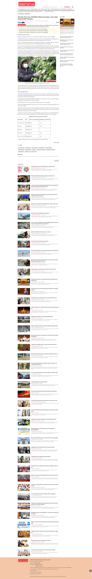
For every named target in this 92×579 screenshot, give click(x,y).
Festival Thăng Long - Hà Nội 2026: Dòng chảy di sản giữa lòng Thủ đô (52, 11)
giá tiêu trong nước (21, 147)
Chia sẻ (20, 22)
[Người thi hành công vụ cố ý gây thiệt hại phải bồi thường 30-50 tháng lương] (24, 282)
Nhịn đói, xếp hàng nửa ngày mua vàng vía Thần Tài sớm (43, 175)
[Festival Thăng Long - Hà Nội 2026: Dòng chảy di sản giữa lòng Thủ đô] (24, 310)
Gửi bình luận (56, 160)
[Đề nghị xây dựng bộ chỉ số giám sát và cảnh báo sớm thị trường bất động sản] (24, 338)
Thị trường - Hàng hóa (33, 9)
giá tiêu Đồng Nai (21, 151)
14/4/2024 (33, 149)
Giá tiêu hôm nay (21, 36)
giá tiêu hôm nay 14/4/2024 (41, 149)
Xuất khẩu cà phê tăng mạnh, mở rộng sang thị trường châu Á (44, 344)
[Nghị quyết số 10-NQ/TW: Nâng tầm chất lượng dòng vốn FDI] (24, 422)
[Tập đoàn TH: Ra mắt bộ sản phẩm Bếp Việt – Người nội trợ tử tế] (24, 206)
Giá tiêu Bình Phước (48, 147)
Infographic (33, 431)
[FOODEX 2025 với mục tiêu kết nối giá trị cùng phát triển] (24, 169)
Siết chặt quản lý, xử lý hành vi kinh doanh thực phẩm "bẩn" (43, 269)
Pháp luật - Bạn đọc (47, 9)
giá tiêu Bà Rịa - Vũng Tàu (51, 149)
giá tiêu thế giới (25, 93)
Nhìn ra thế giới (34, 383)
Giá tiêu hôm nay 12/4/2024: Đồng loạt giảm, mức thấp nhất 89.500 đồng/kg (33, 30)
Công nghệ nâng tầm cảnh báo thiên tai (39, 381)
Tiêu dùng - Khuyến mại (35, 168)
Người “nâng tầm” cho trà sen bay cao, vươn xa (41, 231)
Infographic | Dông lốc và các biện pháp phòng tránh (42, 316)
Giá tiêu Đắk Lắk (41, 147)
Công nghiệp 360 (69, 9)
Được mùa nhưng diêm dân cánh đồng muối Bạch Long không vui (44, 250)
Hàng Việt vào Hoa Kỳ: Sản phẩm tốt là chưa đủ (41, 540)
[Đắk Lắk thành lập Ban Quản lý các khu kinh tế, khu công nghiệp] (24, 440)
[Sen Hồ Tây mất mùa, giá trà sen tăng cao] (24, 244)
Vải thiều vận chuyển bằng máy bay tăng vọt (40, 213)
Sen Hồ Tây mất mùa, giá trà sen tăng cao (39, 241)
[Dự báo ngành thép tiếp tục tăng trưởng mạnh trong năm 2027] (24, 394)
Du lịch (32, 468)
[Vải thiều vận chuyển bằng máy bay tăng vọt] (24, 216)
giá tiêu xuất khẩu (34, 147)
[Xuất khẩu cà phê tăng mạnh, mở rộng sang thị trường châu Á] (24, 347)
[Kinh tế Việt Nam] (27, 4)
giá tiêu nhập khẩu (28, 149)
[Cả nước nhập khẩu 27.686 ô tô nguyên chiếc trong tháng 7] (24, 496)
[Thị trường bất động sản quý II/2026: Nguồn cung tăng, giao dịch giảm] (24, 412)
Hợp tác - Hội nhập (40, 9)
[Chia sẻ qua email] (56, 22)
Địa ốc (60, 9)
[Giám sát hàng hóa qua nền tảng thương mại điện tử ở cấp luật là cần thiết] (24, 291)
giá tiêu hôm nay (33, 151)
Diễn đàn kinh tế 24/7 (23, 9)
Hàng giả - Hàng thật (35, 197)
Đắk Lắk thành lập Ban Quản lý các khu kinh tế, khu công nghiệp (44, 437)
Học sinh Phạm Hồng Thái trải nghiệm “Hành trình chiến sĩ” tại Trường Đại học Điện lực (66, 65)
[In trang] (58, 22)
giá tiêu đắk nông (21, 149)
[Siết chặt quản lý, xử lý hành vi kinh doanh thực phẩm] (24, 272)
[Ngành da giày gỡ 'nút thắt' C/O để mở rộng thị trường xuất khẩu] (24, 328)
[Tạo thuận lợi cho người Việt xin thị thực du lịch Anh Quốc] (24, 552)
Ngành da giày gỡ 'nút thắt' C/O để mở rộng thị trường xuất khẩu (44, 325)
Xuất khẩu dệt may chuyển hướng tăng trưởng (40, 456)
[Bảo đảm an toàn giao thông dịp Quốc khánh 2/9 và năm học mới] (24, 478)
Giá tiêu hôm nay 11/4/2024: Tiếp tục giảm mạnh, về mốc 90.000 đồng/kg (33, 29)
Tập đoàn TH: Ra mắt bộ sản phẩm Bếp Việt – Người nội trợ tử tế (44, 203)
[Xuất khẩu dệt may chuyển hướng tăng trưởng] (24, 459)
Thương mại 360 (64, 9)
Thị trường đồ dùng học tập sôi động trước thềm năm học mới (44, 400)
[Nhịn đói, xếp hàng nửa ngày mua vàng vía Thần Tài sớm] (24, 178)
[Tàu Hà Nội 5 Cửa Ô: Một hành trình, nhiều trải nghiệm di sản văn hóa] (24, 468)
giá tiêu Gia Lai (27, 151)
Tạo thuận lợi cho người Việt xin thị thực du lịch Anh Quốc (43, 549)
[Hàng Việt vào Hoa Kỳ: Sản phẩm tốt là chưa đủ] (24, 543)
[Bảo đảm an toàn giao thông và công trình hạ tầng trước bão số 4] (24, 356)
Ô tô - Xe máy (33, 495)
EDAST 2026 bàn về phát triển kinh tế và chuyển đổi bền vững (26, 11)
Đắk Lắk (47, 38)
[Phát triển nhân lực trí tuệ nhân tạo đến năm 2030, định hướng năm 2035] (24, 524)
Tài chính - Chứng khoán (54, 9)
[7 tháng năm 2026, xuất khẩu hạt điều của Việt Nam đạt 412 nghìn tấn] (24, 534)
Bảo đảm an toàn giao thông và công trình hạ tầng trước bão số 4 (44, 353)
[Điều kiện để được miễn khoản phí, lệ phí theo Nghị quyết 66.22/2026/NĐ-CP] (24, 431)
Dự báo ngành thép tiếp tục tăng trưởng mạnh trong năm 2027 (44, 391)
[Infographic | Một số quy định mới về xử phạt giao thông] (24, 450)
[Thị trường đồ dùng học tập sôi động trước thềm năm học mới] (24, 403)
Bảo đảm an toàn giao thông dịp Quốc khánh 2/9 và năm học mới (44, 475)
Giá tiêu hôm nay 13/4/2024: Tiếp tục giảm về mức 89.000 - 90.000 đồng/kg (33, 32)
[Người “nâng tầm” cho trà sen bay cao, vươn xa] (24, 234)
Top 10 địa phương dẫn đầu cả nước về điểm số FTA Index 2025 (44, 372)
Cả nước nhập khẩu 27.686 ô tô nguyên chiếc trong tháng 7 (43, 493)
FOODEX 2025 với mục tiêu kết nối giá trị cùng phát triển (42, 166)
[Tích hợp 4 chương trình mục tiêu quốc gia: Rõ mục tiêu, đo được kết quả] (24, 487)
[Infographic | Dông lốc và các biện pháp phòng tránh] (24, 319)
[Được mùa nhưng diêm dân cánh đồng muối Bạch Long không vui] (24, 253)
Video (32, 392)
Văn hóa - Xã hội (34, 318)
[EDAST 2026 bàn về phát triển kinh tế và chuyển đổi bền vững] (24, 300)
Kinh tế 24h (28, 9)
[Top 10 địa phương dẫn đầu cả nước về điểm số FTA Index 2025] (24, 375)
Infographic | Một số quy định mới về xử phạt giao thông (42, 447)
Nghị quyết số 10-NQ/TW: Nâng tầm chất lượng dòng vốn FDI (43, 419)
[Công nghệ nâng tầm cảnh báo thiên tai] (24, 384)
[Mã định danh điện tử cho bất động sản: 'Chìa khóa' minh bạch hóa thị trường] (24, 515)
